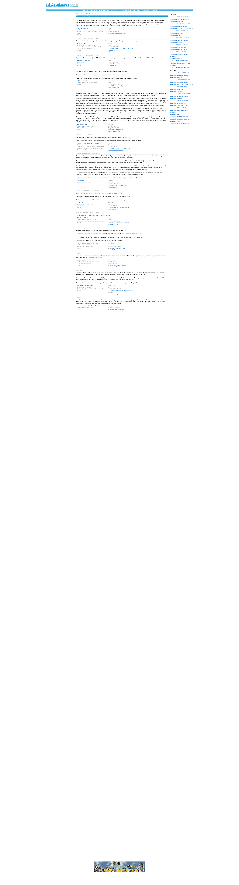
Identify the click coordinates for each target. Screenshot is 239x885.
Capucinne (80, 180)
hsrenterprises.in (113, 35)
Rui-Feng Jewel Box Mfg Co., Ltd (87, 243)
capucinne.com (112, 187)
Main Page (146, 10)
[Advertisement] (60, 41)
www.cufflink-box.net (114, 249)
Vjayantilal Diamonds (83, 60)
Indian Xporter (81, 43)
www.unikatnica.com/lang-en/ (116, 311)
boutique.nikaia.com (114, 131)
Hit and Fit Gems (82, 80)
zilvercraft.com (112, 209)
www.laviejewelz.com (114, 266)
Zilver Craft (80, 202)
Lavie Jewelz (81, 260)
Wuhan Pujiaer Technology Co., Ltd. (88, 143)
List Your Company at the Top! (130, 10)
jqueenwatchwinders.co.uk (115, 150)
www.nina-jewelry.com (114, 294)
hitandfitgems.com (113, 87)
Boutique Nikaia (82, 124)
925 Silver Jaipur (82, 217)
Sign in (154, 10)
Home (77, 13)
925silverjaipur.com (113, 224)
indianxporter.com (113, 52)
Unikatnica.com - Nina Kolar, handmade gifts (91, 305)
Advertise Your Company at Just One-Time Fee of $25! (99, 10)
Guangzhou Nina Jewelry (85, 285)
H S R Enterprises (82, 28)
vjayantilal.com (112, 65)
